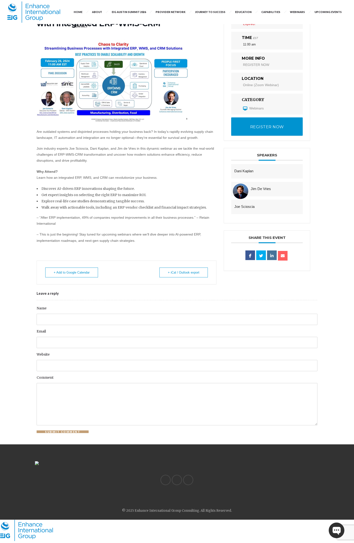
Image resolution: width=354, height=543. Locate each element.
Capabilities (270, 11)
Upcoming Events (328, 11)
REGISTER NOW (256, 65)
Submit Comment (62, 431)
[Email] (283, 256)
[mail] (188, 480)
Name (41, 308)
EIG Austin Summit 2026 (129, 11)
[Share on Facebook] (250, 255)
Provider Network (170, 11)
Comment (45, 377)
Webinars (297, 11)
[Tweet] (261, 255)
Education (243, 11)
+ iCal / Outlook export (183, 272)
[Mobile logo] (26, 540)
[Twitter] (176, 480)
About (97, 11)
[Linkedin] (272, 255)
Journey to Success (210, 11)
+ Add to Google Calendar (72, 272)
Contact (81, 26)
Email (41, 331)
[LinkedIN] (165, 480)
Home (78, 11)
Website (43, 354)
